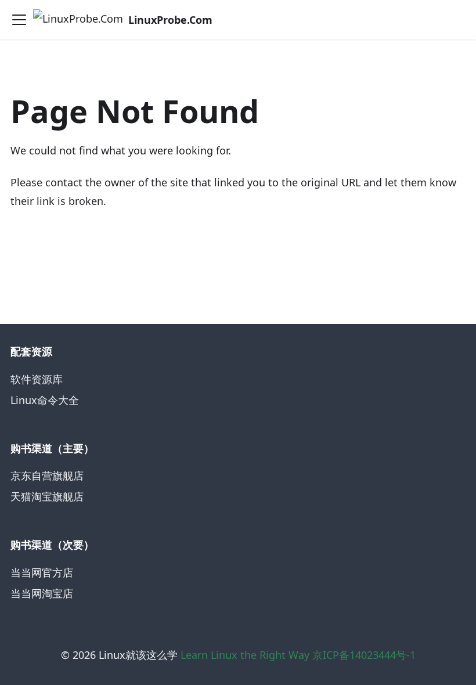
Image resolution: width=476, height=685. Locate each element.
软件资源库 (36, 379)
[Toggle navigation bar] (19, 19)
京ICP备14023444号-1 (364, 655)
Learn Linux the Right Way (245, 655)
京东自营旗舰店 (47, 475)
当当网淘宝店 (41, 593)
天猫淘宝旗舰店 (47, 496)
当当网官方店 (41, 572)
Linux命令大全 (44, 400)
